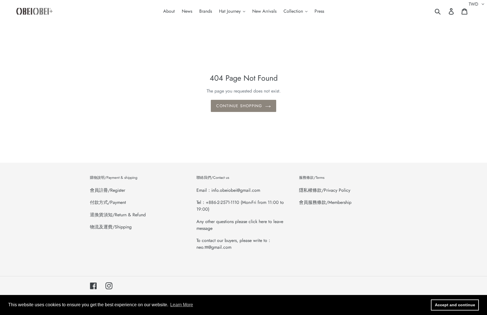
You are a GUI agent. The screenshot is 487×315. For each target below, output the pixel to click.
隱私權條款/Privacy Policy (324, 190)
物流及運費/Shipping (111, 227)
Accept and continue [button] (455, 305)
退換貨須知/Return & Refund (118, 215)
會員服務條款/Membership (325, 202)
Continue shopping (239, 106)
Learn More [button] (181, 304)
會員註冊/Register (107, 190)
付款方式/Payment (108, 202)
